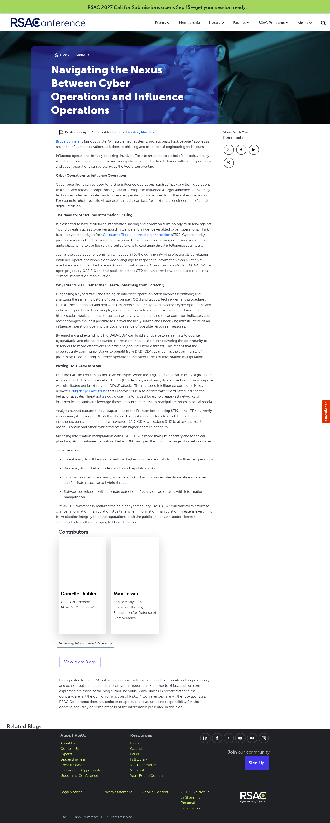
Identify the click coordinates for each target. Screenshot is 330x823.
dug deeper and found (89, 391)
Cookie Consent (155, 792)
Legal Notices (71, 792)
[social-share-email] (229, 163)
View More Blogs (80, 662)
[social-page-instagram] (264, 738)
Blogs (134, 743)
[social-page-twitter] (229, 738)
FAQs (134, 754)
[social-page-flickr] (252, 738)
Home (65, 54)
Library (214, 22)
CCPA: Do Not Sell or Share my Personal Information (196, 800)
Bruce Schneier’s (69, 141)
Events (160, 22)
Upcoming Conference (79, 775)
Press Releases (72, 765)
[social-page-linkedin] (205, 738)
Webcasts (138, 770)
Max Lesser (150, 132)
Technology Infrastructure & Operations (85, 643)
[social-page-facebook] (217, 738)
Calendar (137, 748)
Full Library (139, 759)
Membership (189, 22)
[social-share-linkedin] (254, 150)
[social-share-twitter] (229, 150)
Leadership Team (74, 759)
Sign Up (257, 762)
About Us (67, 743)
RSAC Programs (272, 22)
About (303, 22)
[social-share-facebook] (241, 150)
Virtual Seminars (143, 765)
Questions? (326, 411)
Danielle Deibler (125, 132)
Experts (239, 22)
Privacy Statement (117, 792)
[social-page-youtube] (240, 738)
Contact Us (69, 748)
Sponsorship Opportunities (81, 770)
